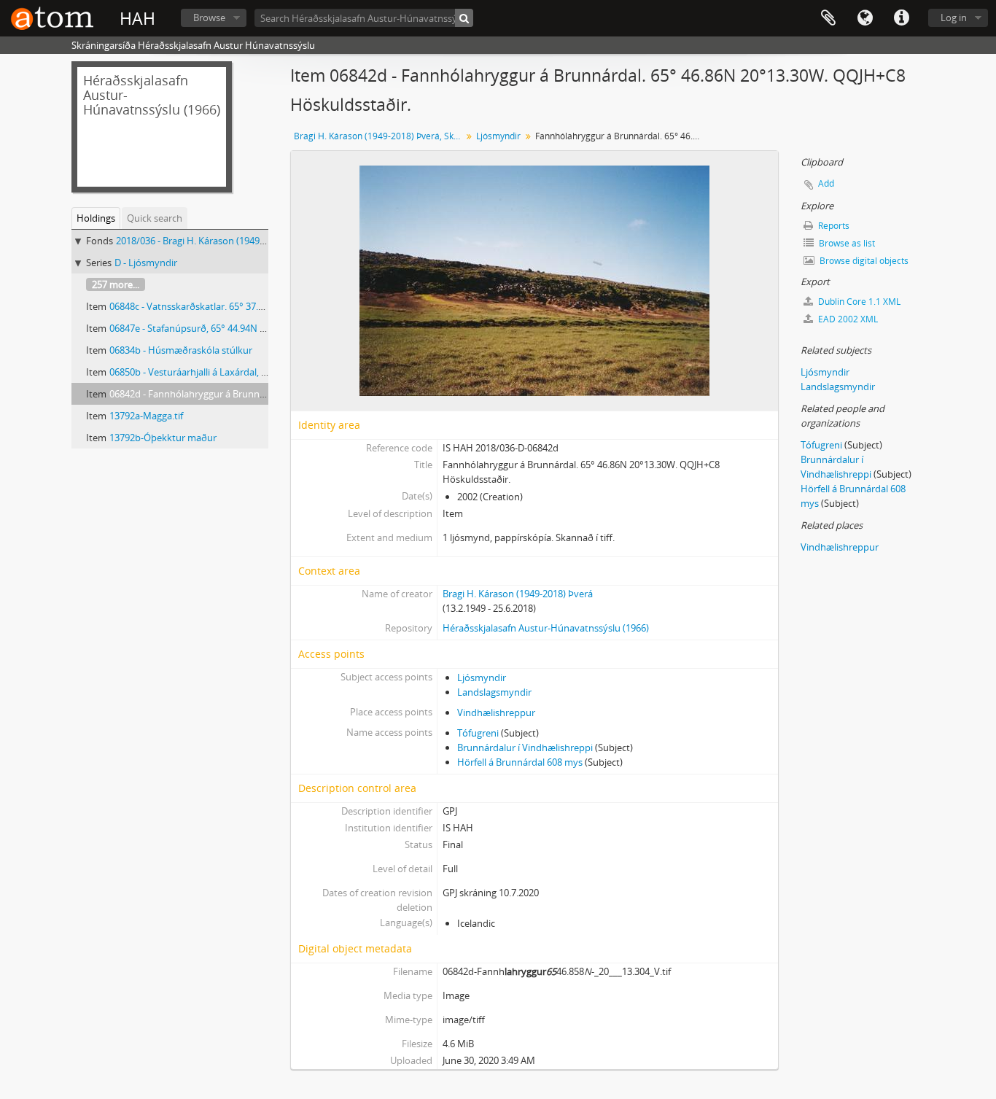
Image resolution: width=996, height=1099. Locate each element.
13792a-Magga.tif (146, 415)
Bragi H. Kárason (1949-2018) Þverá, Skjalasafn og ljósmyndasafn (379, 136)
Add (826, 183)
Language (865, 18)
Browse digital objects (863, 261)
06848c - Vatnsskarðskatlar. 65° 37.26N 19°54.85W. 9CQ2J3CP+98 (247, 306)
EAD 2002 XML (847, 319)
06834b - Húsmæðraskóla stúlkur (180, 350)
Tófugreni (478, 732)
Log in (954, 17)
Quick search (154, 218)
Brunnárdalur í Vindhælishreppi (525, 747)
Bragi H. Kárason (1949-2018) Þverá (518, 593)
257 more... (115, 284)
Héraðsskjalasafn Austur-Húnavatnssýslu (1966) (546, 627)
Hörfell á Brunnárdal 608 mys (520, 762)
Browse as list (846, 243)
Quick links (901, 18)
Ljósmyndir (498, 136)
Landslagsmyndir (494, 692)
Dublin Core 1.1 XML (858, 301)
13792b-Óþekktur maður (163, 437)
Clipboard (828, 18)
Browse (209, 17)
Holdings (96, 218)
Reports (832, 226)
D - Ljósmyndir (145, 262)
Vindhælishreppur (496, 712)
